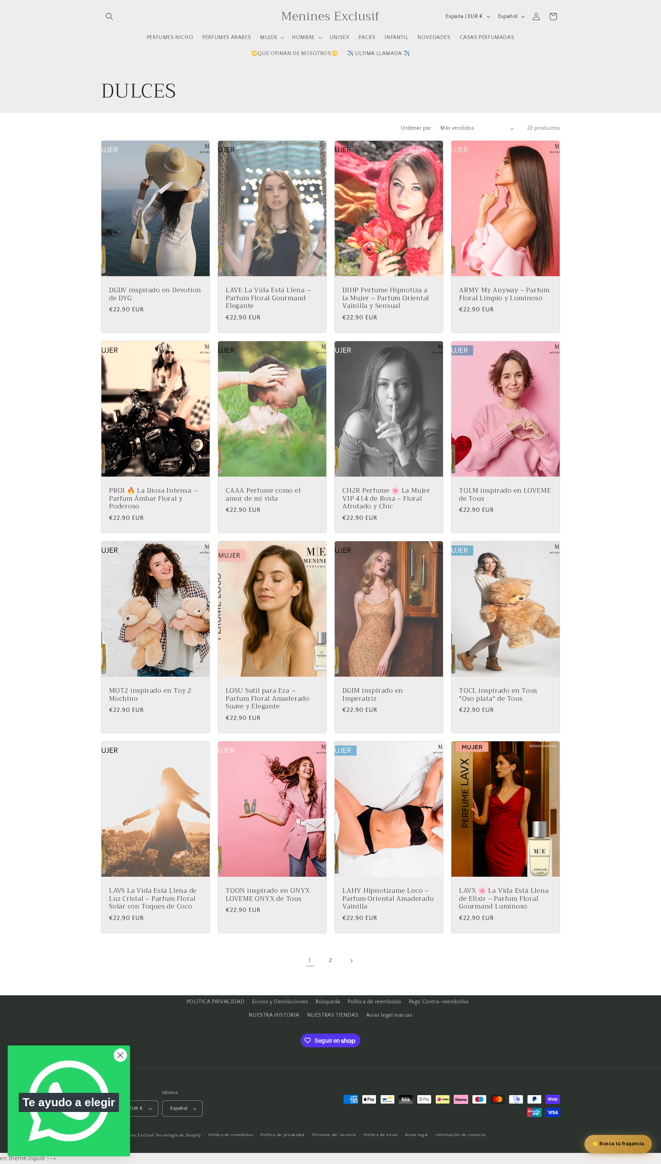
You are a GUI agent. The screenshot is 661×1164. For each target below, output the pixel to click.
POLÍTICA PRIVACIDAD (215, 1002)
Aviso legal (416, 1135)
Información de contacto (461, 1135)
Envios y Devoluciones (280, 1002)
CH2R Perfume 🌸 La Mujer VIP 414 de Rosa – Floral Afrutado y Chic (386, 498)
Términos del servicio (334, 1135)
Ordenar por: (417, 128)
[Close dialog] (120, 1055)
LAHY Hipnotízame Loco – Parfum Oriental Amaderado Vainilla (388, 899)
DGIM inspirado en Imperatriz (372, 695)
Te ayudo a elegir (69, 1102)
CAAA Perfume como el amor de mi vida (263, 495)
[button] (109, 16)
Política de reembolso (374, 1002)
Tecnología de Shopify (178, 1135)
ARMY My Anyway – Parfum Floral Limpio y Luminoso (504, 295)
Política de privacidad (282, 1135)
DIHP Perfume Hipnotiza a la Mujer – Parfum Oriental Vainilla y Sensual (385, 298)
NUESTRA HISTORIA (274, 1015)
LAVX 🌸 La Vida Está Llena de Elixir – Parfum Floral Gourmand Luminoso (504, 899)
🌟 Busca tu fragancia (618, 1143)
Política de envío (381, 1135)
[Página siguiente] (351, 960)
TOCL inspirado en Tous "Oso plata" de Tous (498, 695)
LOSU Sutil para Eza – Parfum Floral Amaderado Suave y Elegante (267, 698)
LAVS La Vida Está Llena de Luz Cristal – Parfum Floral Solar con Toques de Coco (153, 899)
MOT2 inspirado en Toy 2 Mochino (150, 695)
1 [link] (310, 960)
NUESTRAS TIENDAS (333, 1015)
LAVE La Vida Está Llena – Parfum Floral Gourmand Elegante (268, 298)
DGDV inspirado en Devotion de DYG (155, 295)
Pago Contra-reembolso (439, 1002)
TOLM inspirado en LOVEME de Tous (505, 495)
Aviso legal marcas (389, 1015)
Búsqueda (328, 1002)
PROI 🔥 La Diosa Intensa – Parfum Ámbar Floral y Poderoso (153, 498)
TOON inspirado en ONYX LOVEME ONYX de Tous (268, 895)
